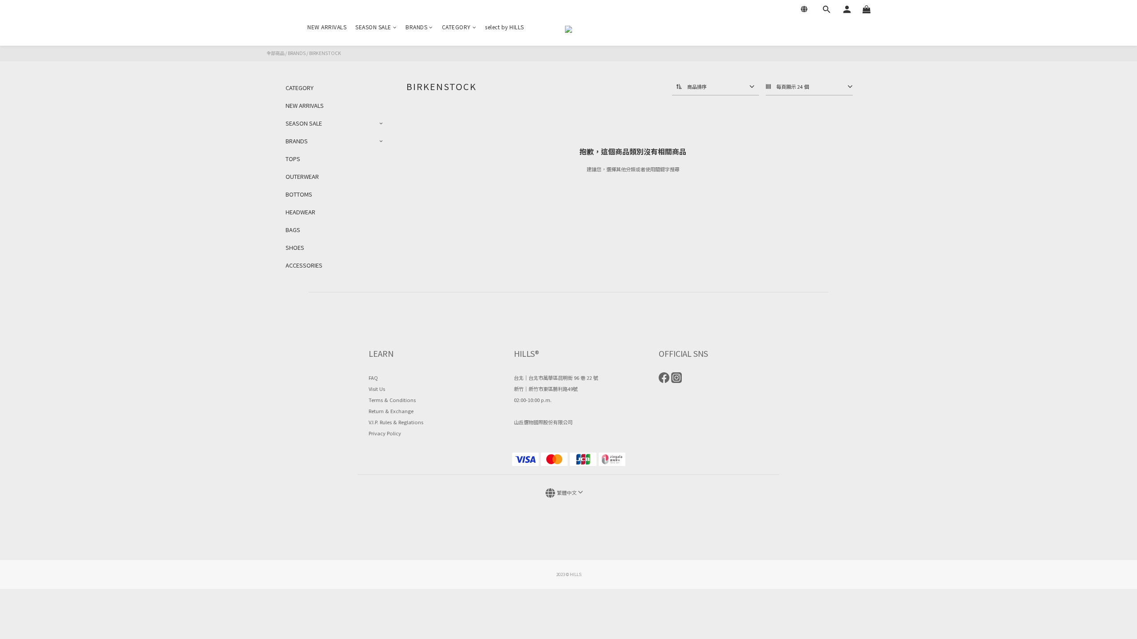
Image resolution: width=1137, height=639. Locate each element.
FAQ (373, 377)
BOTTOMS (299, 194)
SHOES (295, 247)
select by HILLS (504, 27)
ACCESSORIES (304, 265)
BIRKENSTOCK (325, 53)
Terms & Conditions (392, 399)
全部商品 (275, 53)
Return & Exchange (391, 410)
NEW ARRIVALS (326, 27)
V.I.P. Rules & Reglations (396, 422)
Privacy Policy (385, 433)
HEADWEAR (300, 212)
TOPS (293, 158)
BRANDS (416, 27)
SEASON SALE (373, 27)
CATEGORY (456, 27)
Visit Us (377, 388)
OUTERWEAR (302, 176)
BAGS (293, 229)
